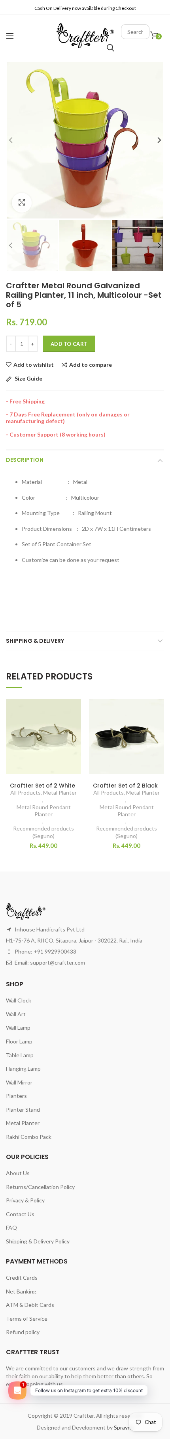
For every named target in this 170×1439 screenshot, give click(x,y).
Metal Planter (60, 792)
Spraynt (123, 1427)
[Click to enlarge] (22, 203)
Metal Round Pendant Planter (44, 810)
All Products (25, 792)
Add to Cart (69, 344)
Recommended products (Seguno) (43, 832)
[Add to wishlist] (70, 710)
